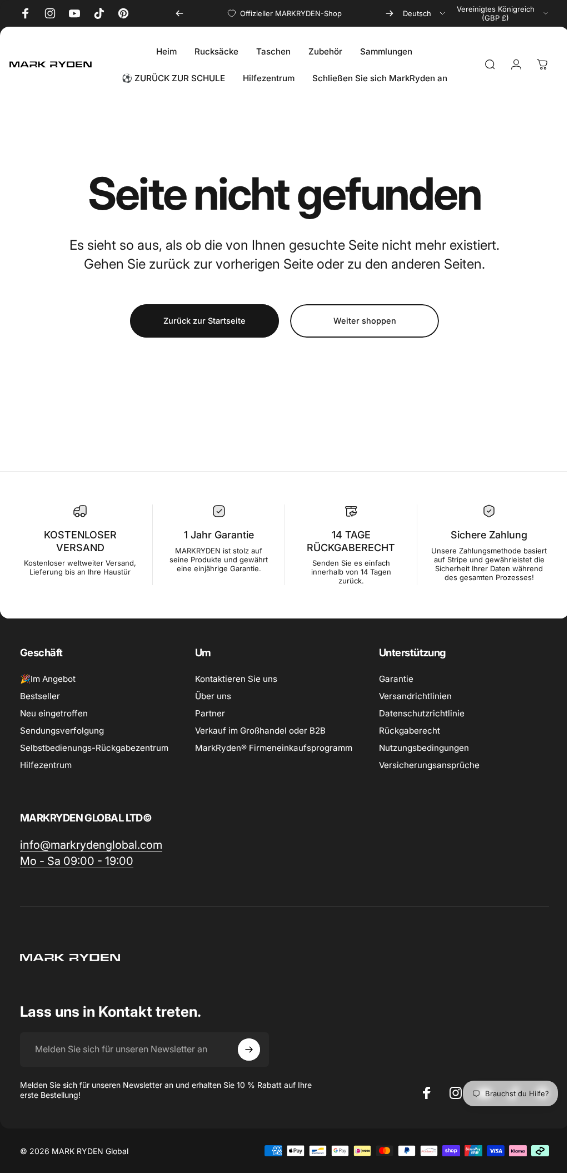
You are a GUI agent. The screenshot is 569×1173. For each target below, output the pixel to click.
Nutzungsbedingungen (424, 748)
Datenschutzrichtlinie (422, 713)
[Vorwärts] (389, 13)
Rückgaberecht (409, 730)
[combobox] (425, 13)
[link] (91, 845)
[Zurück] (179, 13)
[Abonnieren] (249, 1049)
